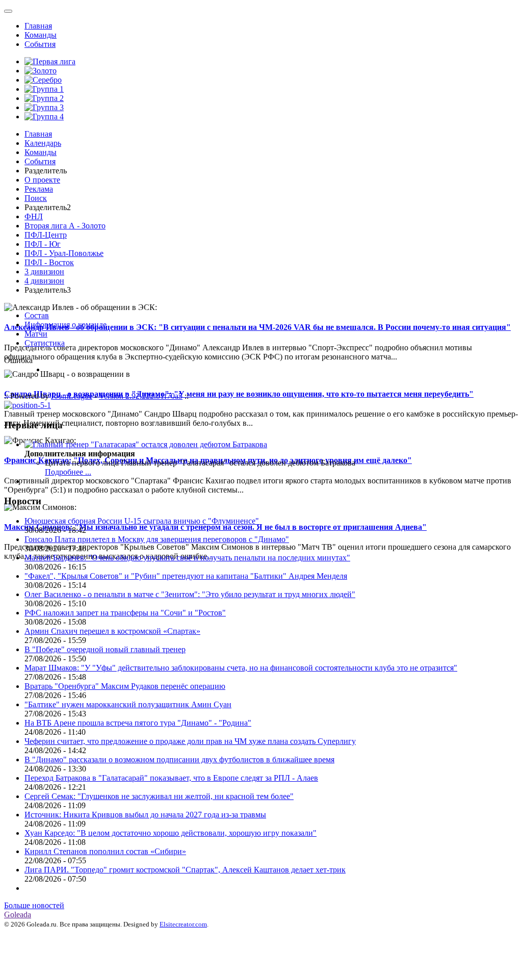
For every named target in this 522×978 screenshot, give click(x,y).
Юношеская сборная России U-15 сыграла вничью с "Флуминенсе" (141, 521)
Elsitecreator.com (183, 924)
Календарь (42, 143)
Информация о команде (65, 324)
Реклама (38, 189)
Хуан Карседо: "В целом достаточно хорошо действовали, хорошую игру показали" (170, 833)
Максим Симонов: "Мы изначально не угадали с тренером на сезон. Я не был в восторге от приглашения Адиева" (215, 527)
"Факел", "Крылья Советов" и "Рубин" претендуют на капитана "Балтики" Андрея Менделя (185, 576)
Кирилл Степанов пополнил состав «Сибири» (105, 851)
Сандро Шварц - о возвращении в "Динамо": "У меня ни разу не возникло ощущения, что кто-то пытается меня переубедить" (239, 394)
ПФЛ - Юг (42, 244)
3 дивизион (44, 271)
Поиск (35, 198)
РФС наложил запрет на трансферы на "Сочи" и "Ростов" (125, 612)
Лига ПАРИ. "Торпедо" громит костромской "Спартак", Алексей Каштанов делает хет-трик (185, 869)
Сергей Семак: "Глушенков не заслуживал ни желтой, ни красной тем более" (159, 796)
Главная (38, 25)
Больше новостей (34, 905)
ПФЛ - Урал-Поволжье (63, 253)
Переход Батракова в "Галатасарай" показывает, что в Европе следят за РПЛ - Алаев (171, 778)
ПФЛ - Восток (49, 262)
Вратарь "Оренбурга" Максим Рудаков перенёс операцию (124, 686)
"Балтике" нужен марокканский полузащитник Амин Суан (127, 704)
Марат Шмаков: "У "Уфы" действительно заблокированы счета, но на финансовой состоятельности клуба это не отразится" (240, 667)
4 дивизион (44, 280)
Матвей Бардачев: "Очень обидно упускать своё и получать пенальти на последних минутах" (187, 557)
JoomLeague (71, 396)
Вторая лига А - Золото (65, 225)
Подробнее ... (68, 472)
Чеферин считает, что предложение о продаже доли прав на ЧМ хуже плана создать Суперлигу (190, 741)
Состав (36, 315)
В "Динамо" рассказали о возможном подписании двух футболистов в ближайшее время (179, 759)
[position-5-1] (27, 405)
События (40, 44)
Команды (40, 35)
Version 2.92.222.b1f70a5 (140, 396)
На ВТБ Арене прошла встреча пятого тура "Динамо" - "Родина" (137, 722)
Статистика (44, 343)
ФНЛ (33, 216)
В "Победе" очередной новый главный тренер (105, 649)
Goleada (17, 914)
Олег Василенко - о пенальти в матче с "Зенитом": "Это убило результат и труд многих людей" (189, 594)
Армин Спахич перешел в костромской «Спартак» (112, 631)
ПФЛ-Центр (45, 234)
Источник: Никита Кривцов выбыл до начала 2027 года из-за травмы (145, 814)
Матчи (35, 333)
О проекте (42, 179)
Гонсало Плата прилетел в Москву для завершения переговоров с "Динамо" (156, 539)
